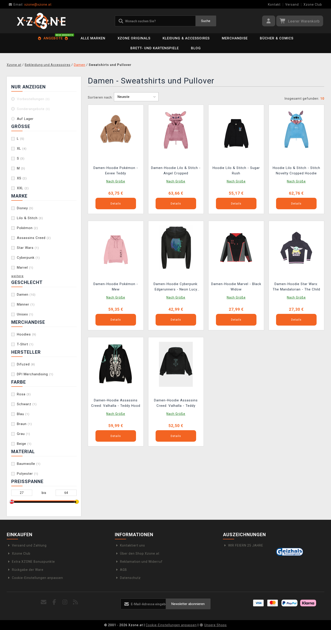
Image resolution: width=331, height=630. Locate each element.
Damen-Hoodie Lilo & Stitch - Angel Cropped (176, 170)
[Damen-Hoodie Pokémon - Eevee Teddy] (116, 131)
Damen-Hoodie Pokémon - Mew (115, 286)
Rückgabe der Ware (27, 570)
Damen (26, 294)
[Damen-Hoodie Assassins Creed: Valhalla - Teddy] (176, 364)
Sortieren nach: (100, 97)
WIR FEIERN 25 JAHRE (245, 545)
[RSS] (75, 602)
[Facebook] (54, 602)
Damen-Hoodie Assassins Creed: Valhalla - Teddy (176, 403)
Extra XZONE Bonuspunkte (33, 561)
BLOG (196, 48)
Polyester (27, 474)
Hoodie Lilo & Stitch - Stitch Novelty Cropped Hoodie (296, 170)
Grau (23, 434)
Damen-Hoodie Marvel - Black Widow (236, 286)
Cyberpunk (28, 258)
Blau (23, 414)
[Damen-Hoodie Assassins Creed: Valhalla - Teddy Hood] (116, 364)
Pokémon (27, 228)
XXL (23, 188)
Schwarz (27, 404)
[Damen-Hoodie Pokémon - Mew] (116, 248)
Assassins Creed (34, 238)
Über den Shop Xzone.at (139, 553)
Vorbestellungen (33, 99)
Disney (25, 208)
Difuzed (26, 364)
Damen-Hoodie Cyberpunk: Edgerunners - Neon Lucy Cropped (176, 287)
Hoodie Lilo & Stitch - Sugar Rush (236, 170)
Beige (24, 444)
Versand (292, 4)
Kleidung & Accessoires (186, 38)
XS (22, 178)
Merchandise (235, 38)
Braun (24, 424)
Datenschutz (130, 578)
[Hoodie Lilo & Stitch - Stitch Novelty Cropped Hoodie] (296, 131)
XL (22, 148)
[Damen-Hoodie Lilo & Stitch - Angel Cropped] (176, 131)
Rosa (24, 394)
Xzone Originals (134, 38)
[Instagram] (64, 602)
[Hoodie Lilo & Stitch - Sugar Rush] (236, 131)
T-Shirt (25, 344)
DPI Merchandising (35, 374)
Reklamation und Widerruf (141, 561)
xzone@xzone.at (33, 4)
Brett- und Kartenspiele (154, 48)
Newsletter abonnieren (188, 604)
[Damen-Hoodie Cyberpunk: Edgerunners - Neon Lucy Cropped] (176, 248)
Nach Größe (115, 181)
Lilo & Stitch (30, 218)
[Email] (43, 602)
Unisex (25, 314)
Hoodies (26, 334)
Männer (26, 304)
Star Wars (28, 248)
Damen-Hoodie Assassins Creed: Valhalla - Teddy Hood (115, 403)
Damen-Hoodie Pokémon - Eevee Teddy (115, 170)
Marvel (25, 268)
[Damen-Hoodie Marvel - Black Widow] (236, 248)
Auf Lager (25, 119)
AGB (123, 570)
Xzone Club (313, 4)
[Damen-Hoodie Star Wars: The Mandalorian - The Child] (296, 248)
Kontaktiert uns (132, 545)
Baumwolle (29, 464)
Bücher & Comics (276, 38)
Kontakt (274, 4)
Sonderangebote (33, 109)
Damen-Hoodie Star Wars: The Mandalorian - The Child (296, 286)
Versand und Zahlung (29, 545)
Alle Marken (93, 38)
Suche (205, 21)
